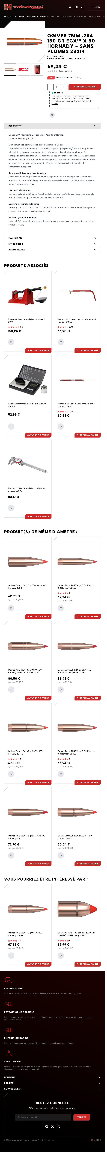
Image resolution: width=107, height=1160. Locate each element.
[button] (74, 71)
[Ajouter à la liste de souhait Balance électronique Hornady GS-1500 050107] (11, 426)
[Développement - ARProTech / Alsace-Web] (92, 1140)
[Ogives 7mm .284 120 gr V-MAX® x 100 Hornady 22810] (28, 562)
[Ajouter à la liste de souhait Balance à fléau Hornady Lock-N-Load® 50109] (11, 342)
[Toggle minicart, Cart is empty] (82, 7)
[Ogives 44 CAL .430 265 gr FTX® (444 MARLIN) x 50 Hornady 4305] (77, 909)
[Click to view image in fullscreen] (24, 41)
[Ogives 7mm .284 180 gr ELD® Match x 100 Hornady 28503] (77, 562)
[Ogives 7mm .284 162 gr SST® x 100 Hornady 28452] (28, 727)
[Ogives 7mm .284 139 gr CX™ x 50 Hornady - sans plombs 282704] (28, 646)
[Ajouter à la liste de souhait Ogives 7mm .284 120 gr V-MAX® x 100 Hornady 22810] (11, 608)
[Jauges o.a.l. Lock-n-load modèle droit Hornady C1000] (77, 380)
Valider (81, 1117)
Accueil (7, 17)
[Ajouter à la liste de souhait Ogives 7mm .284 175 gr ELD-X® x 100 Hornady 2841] (11, 855)
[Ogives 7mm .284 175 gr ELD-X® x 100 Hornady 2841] (28, 812)
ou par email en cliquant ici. (69, 994)
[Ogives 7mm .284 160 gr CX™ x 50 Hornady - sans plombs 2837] (77, 646)
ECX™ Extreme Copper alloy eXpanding (30, 17)
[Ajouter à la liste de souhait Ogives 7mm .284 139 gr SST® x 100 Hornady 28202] (61, 855)
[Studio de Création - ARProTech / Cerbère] (98, 1140)
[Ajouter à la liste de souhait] (52, 115)
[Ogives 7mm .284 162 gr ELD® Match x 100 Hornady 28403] (77, 727)
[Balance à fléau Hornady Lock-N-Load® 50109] (28, 295)
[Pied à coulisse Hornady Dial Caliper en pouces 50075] (28, 464)
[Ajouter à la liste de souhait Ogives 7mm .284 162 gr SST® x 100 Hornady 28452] (11, 774)
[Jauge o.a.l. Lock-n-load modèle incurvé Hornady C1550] (77, 295)
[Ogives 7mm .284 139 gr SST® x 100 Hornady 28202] (77, 812)
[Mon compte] (76, 7)
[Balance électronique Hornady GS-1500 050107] (28, 380)
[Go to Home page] (23, 7)
